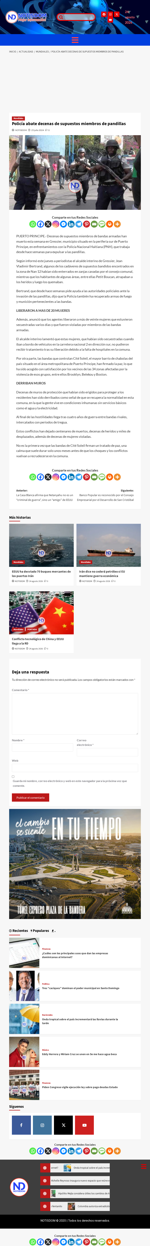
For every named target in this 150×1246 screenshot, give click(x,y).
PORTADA (32, 629)
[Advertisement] (75, 83)
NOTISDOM (21, 130)
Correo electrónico (85, 742)
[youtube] (84, 1125)
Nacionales (47, 1015)
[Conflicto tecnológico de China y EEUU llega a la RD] (41, 612)
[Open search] (60, 17)
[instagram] (42, 1125)
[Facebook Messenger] (63, 224)
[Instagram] (110, 14)
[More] (117, 224)
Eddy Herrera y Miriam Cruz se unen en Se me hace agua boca (79, 1054)
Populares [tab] (40, 930)
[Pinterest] (86, 224)
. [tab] (55, 930)
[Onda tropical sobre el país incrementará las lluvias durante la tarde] (24, 1018)
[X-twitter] (116, 14)
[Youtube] (110, 20)
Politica (45, 984)
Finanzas (46, 949)
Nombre (18, 740)
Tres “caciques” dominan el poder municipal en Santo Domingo (80, 988)
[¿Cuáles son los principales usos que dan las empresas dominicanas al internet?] (24, 952)
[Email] (94, 224)
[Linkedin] (71, 224)
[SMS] (101, 224)
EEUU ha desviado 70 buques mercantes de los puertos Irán (41, 573)
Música (45, 1050)
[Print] (109, 224)
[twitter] (63, 1125)
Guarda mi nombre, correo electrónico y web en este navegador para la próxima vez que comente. (70, 783)
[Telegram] (78, 224)
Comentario (20, 690)
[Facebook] (104, 14)
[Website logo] (29, 17)
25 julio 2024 (37, 130)
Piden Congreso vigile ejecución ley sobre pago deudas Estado (80, 1087)
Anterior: (44, 495)
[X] (48, 224)
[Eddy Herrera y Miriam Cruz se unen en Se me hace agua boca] (24, 1051)
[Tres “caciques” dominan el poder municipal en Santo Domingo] (24, 985)
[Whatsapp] (32, 224)
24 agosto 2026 (36, 581)
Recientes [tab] (20, 930)
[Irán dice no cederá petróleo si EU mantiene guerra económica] (108, 545)
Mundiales (18, 118)
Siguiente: (105, 495)
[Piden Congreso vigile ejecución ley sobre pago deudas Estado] (24, 1084)
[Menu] (75, 40)
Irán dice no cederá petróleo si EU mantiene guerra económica (102, 573)
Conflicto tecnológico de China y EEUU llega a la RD (38, 641)
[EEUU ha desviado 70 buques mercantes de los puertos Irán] (41, 545)
